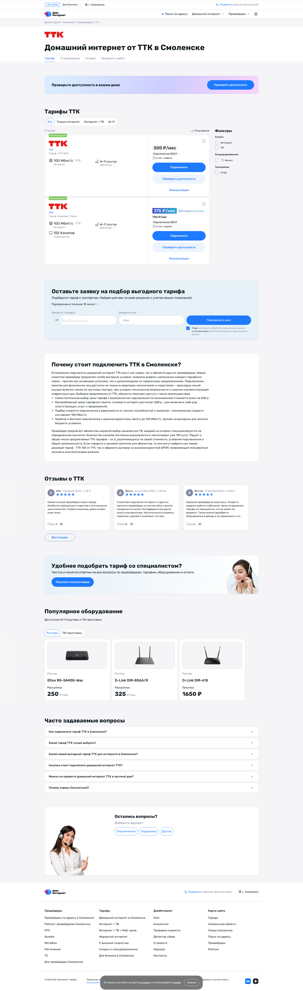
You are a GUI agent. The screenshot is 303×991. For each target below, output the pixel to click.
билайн (50, 936)
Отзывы (90, 58)
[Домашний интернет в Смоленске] (55, 14)
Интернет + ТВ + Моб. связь (118, 930)
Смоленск (69, 22)
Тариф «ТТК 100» (59, 153)
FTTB (224, 172)
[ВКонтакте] (248, 981)
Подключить (179, 167)
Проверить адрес (113, 58)
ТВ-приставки (72, 633)
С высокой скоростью (114, 943)
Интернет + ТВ (94, 121)
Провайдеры (237, 14)
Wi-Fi (111, 121)
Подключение (126, 831)
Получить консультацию (73, 582)
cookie (177, 982)
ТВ (222, 147)
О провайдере (70, 58)
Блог (157, 917)
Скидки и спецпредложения (118, 949)
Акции (229, 160)
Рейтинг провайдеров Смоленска (67, 924)
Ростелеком (53, 949)
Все (50, 121)
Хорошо (191, 982)
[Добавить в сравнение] (204, 141)
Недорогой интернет (113, 936)
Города (213, 917)
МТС (47, 930)
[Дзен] (255, 981)
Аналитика (161, 924)
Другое (166, 831)
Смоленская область (222, 924)
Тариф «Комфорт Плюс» (63, 216)
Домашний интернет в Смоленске (122, 917)
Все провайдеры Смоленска (64, 962)
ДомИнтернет (53, 22)
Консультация (179, 190)
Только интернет (68, 121)
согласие (144, 982)
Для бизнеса (70, 4)
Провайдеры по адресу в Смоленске (69, 917)
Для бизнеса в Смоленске (116, 955)
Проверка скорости (167, 930)
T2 (46, 955)
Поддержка (149, 831)
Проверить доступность (230, 84)
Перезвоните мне (219, 320)
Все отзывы (60, 537)
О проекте (160, 943)
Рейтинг (213, 949)
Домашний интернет (206, 14)
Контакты (160, 955)
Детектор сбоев (164, 936)
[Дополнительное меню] (256, 14)
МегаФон (51, 943)
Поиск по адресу (176, 14)
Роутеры (52, 633)
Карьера (159, 949)
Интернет (226, 142)
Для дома (52, 4)
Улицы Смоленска (220, 930)
